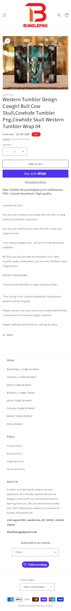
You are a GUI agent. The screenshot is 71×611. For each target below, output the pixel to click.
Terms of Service (16, 469)
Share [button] (10, 334)
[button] (4, 15)
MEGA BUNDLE (15, 424)
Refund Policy (14, 453)
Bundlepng (30, 605)
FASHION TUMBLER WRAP (21, 408)
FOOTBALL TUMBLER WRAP (22, 377)
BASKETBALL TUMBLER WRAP (23, 369)
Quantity (7, 144)
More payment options (35, 182)
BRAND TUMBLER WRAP (20, 416)
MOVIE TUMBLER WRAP (19, 400)
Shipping (6, 139)
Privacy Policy (14, 445)
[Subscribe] (55, 552)
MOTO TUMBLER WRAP (19, 385)
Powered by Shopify (44, 605)
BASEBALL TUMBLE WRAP (21, 392)
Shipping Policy (15, 461)
